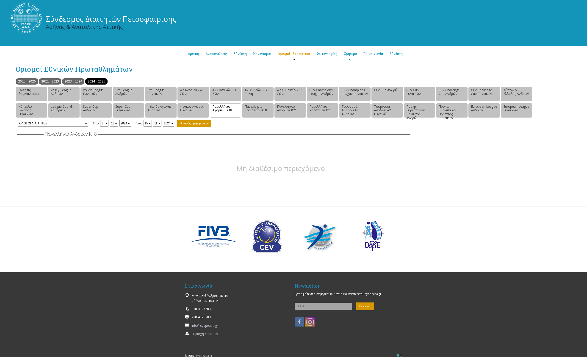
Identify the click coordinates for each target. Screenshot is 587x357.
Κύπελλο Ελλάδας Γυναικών (25, 110)
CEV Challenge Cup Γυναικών (481, 92)
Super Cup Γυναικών (122, 108)
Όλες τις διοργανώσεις (28, 92)
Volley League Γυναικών (93, 92)
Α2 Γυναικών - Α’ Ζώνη (224, 92)
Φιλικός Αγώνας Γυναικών (192, 108)
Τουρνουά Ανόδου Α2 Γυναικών (382, 110)
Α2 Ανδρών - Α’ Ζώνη (191, 92)
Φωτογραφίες (326, 54)
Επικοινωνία (373, 54)
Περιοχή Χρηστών (204, 334)
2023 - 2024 (73, 81)
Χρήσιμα (350, 54)
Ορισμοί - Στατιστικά (294, 54)
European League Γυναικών (516, 108)
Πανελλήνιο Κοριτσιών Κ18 (256, 108)
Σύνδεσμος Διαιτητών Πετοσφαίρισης (111, 19)
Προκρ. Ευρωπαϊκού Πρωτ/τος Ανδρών (415, 111)
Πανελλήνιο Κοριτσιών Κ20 (320, 108)
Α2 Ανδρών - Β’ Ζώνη (256, 92)
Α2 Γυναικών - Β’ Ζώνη (289, 92)
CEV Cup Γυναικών (413, 92)
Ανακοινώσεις (216, 54)
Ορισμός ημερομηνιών (194, 123)
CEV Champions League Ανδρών (321, 92)
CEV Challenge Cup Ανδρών (449, 92)
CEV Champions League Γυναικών (355, 92)
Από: (96, 123)
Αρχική (193, 54)
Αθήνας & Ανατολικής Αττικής (84, 26)
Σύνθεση (240, 54)
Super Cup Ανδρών (90, 108)
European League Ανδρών (484, 108)
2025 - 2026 (27, 81)
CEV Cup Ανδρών (386, 90)
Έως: (139, 123)
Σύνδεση (396, 54)
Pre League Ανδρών (123, 92)
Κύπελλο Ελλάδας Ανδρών (516, 92)
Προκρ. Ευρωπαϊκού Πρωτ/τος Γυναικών (448, 111)
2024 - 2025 (96, 81)
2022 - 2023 (50, 81)
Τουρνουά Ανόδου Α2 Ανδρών (350, 110)
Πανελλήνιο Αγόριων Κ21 (287, 108)
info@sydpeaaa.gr (204, 325)
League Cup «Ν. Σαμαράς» (62, 108)
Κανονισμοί (262, 54)
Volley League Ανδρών (61, 92)
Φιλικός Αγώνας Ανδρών (159, 108)
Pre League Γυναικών (156, 92)
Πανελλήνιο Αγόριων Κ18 (222, 108)
